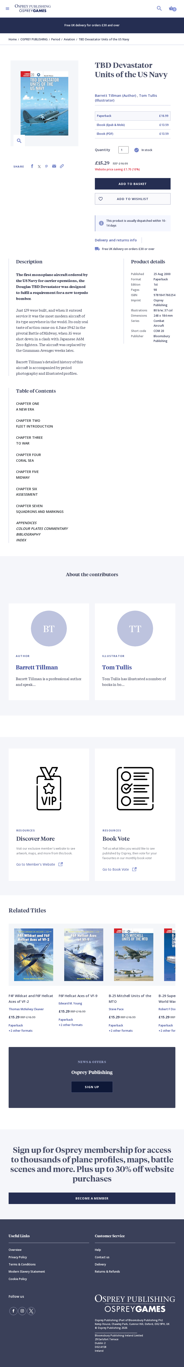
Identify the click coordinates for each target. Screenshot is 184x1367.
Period (55, 39)
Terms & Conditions (22, 1264)
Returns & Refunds (107, 1271)
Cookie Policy (18, 1279)
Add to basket (133, 184)
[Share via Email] (54, 166)
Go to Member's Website (35, 864)
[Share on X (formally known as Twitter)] (39, 166)
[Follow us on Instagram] (22, 1311)
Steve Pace (116, 1009)
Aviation (69, 39)
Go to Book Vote (116, 869)
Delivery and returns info (116, 240)
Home (13, 39)
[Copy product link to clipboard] (61, 166)
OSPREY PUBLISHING (34, 39)
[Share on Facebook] (32, 166)
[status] (123, 149)
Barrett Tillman (37, 667)
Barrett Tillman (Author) (115, 95)
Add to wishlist (133, 199)
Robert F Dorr (168, 1009)
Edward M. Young (70, 1003)
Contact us (102, 1257)
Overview (15, 1250)
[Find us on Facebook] (13, 1311)
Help (98, 1250)
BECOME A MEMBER (92, 1198)
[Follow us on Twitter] (31, 1311)
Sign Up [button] (92, 1087)
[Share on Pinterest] (46, 166)
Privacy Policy (18, 1257)
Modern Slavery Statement (27, 1271)
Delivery (100, 1264)
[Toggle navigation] (7, 8)
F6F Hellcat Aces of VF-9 (78, 995)
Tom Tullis (117, 667)
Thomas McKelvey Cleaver (26, 1009)
